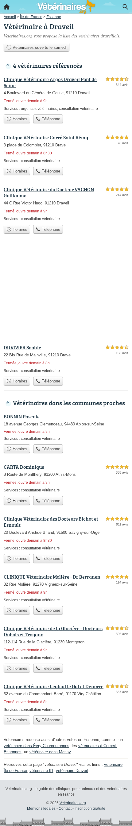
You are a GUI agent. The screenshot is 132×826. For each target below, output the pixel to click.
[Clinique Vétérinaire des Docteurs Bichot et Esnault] (66, 533)
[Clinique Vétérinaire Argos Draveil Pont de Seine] (66, 93)
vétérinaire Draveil (72, 770)
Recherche (125, 7)
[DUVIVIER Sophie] (66, 358)
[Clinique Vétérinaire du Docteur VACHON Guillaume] (66, 203)
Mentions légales (41, 808)
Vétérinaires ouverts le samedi (39, 47)
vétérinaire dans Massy (50, 752)
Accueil (7, 7)
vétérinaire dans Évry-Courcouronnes (36, 745)
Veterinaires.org (73, 803)
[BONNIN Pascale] (66, 427)
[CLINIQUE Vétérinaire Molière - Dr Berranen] (66, 588)
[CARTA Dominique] (66, 478)
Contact (65, 808)
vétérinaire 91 (41, 770)
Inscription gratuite (90, 808)
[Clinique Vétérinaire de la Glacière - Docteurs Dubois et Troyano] (66, 642)
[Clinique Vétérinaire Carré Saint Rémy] (66, 148)
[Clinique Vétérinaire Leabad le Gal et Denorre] (66, 697)
